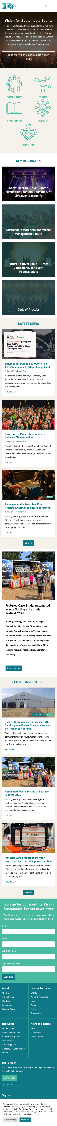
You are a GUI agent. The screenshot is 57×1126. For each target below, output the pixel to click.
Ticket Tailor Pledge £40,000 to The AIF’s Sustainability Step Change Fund (27, 365)
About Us (6, 992)
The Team (6, 1000)
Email (5, 938)
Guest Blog (36, 1032)
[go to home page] (9, 5)
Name (4, 925)
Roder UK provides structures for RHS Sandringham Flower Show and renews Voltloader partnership (28, 725)
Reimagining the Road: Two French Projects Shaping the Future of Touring (27, 506)
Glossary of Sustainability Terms (13, 1050)
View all (28, 543)
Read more (11, 392)
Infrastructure (39, 715)
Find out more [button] (13, 668)
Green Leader (37, 1036)
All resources (8, 1028)
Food (33, 1000)
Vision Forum (8, 996)
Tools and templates (11, 1032)
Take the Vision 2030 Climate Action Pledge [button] (28, 57)
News (33, 1028)
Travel (50, 497)
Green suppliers (9, 1044)
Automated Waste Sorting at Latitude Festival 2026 (27, 793)
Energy (34, 992)
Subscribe (8, 976)
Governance (36, 1013)
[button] (4, 1085)
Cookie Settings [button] (10, 1119)
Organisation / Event (11, 963)
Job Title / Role (9, 950)
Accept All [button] (25, 1119)
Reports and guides (11, 1036)
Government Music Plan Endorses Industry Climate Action (25, 435)
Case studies (8, 1040)
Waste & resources (39, 996)
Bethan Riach (22, 371)
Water (33, 1004)
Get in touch (9, 1077)
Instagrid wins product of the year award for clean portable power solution (28, 859)
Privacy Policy (8, 1009)
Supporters (7, 1004)
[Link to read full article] (28, 184)
